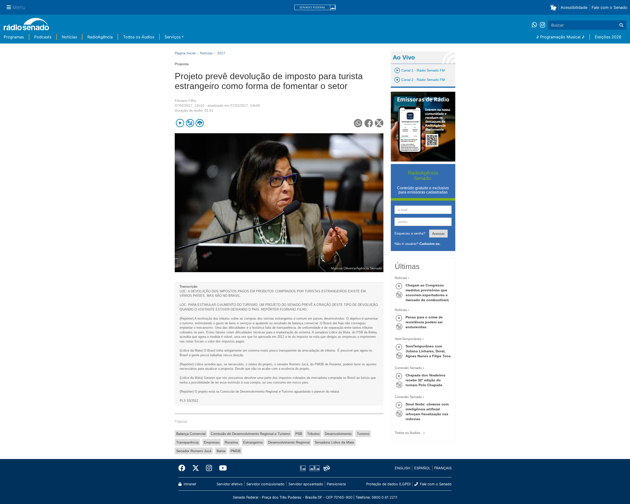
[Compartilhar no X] (379, 123)
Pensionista (336, 484)
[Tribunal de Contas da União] (325, 468)
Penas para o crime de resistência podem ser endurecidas (424, 322)
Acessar (438, 234)
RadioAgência (100, 36)
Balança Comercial (190, 434)
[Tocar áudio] (180, 123)
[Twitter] (196, 468)
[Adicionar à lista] (189, 123)
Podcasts (42, 36)
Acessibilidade (574, 7)
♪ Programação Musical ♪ (560, 36)
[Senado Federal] (315, 7)
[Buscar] (621, 25)
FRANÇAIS (443, 468)
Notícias (69, 36)
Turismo (363, 434)
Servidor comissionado (265, 484)
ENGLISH (402, 468)
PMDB (235, 451)
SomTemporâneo (408, 339)
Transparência (187, 442)
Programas (14, 36)
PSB (298, 434)
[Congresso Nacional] (314, 468)
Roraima (231, 442)
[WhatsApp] (536, 25)
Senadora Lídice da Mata (334, 442)
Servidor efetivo (230, 484)
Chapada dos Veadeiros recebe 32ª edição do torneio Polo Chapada (425, 380)
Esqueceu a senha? (409, 233)
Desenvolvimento (338, 434)
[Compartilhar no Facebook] (368, 123)
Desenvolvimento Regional (289, 442)
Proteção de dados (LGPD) (388, 484)
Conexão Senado (408, 368)
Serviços (173, 36)
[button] (554, 7)
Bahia (221, 451)
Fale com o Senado (610, 7)
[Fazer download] (199, 123)
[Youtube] (221, 468)
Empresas (212, 442)
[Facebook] (183, 468)
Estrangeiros (253, 442)
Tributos (313, 434)
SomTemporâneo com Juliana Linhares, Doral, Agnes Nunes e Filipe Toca (428, 351)
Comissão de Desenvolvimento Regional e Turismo (250, 434)
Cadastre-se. (430, 244)
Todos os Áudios (138, 36)
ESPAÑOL (422, 468)
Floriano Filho (185, 101)
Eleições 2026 (608, 36)
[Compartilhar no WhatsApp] (358, 123)
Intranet (189, 484)
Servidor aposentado (305, 484)
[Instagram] (542, 25)
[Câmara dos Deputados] (303, 468)
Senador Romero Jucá (193, 451)
